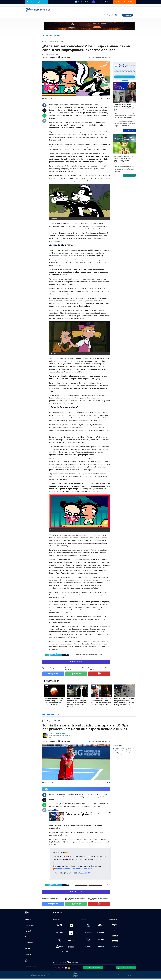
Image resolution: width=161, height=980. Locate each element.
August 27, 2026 (85, 873)
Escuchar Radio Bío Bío (125, 2)
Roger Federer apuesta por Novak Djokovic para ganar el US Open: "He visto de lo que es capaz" (88, 814)
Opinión (78, 15)
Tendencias (70, 15)
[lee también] (57, 816)
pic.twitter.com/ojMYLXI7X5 (84, 869)
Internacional (44, 15)
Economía (54, 15)
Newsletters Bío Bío (83, 2)
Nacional (35, 15)
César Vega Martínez (52, 54)
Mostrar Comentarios (76, 661)
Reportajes (28, 954)
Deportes (62, 15)
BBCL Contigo (98, 15)
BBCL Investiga (87, 15)
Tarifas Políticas (30, 967)
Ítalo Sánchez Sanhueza (57, 733)
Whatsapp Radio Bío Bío (127, 968)
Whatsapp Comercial (94, 967)
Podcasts (27, 15)
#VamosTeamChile (62, 869)
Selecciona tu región (34, 2)
